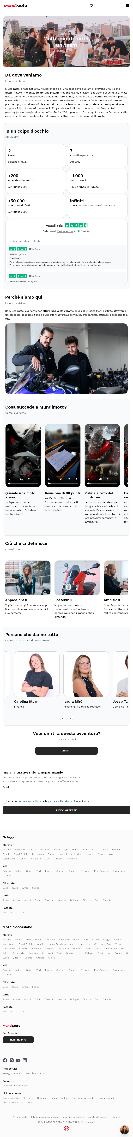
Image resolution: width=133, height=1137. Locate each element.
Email (6, 787)
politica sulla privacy (60, 801)
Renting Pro (18, 1039)
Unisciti (66, 750)
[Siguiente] (70, 717)
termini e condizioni (30, 801)
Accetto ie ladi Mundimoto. (49, 801)
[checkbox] (4, 802)
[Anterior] (62, 717)
